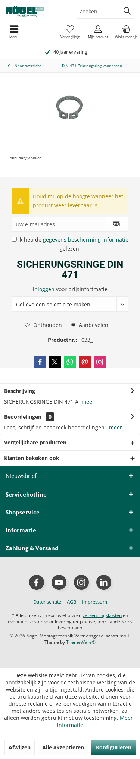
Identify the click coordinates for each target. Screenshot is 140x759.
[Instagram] (100, 362)
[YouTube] (59, 582)
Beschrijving (19, 390)
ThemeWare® (81, 642)
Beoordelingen (22, 416)
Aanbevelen (92, 324)
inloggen (44, 289)
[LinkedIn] (103, 582)
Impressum (94, 602)
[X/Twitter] (55, 362)
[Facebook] (40, 362)
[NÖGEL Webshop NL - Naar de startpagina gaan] (35, 11)
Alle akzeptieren (63, 747)
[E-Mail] (85, 362)
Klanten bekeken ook (31, 458)
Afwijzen (20, 747)
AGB (71, 602)
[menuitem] (126, 32)
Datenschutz (47, 602)
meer (87, 401)
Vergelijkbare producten (35, 442)
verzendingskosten (102, 615)
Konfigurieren (113, 747)
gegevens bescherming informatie (85, 239)
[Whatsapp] (70, 362)
